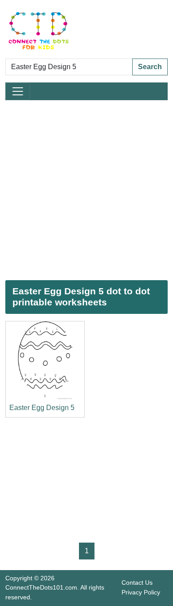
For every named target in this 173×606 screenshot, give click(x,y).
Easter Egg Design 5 (42, 407)
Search (150, 66)
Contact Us (137, 582)
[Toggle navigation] (17, 91)
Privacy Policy (141, 592)
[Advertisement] (86, 190)
